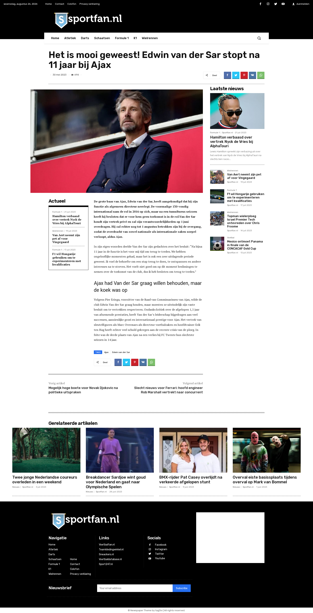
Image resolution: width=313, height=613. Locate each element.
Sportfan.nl (227, 132)
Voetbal (230, 238)
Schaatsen (55, 559)
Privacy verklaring (80, 574)
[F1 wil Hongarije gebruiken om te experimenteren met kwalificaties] (217, 196)
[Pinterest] (244, 75)
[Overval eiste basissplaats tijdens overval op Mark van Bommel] (267, 450)
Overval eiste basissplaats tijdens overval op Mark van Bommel (265, 479)
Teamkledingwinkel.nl (111, 549)
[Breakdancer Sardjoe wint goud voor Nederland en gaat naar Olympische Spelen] (120, 450)
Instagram (161, 549)
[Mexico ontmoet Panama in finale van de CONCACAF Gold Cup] (217, 244)
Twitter (159, 553)
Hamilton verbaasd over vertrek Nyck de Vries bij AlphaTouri (66, 219)
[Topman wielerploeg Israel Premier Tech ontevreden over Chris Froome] (217, 218)
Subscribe (181, 588)
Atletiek (53, 549)
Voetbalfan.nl (107, 544)
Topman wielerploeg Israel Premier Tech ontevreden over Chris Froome (243, 221)
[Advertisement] (237, 314)
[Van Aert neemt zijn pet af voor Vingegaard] (217, 177)
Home (52, 544)
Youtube (160, 558)
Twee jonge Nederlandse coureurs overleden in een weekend (44, 479)
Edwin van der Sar (121, 352)
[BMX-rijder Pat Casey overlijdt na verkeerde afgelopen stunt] (193, 450)
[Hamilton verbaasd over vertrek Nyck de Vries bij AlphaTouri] (237, 111)
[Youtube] (283, 4)
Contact (75, 564)
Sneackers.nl (106, 554)
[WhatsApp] (260, 75)
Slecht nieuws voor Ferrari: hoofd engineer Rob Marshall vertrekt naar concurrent (168, 390)
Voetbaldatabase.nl (110, 559)
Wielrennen (57, 231)
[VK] (252, 75)
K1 (50, 569)
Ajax (106, 352)
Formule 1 (57, 212)
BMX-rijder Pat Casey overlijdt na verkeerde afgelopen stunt (190, 479)
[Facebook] (260, 4)
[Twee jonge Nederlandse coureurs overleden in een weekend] (46, 450)
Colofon (74, 569)
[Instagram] (268, 4)
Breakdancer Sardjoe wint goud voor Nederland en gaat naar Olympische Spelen (116, 482)
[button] (259, 38)
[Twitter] (275, 4)
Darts (52, 554)
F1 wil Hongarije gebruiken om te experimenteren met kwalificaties (66, 259)
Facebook (160, 544)
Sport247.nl (106, 564)
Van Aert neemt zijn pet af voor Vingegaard (66, 238)
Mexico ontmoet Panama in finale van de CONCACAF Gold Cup (245, 245)
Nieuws (15, 487)
